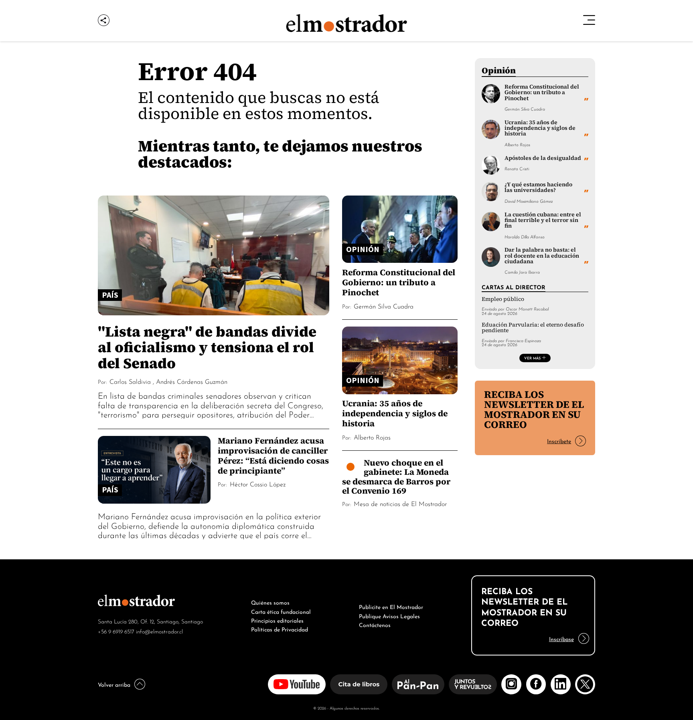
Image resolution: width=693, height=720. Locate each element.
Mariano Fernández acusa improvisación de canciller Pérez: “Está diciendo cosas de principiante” (273, 455)
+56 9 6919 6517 (116, 631)
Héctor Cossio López (258, 483)
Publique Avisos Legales (389, 615)
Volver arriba (114, 684)
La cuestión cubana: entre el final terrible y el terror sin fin (543, 220)
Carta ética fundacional (281, 611)
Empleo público (503, 299)
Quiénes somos (270, 602)
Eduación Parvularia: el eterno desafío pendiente (533, 327)
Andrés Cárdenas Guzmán (191, 381)
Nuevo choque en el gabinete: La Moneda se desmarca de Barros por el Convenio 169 (396, 477)
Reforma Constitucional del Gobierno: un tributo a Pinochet (398, 282)
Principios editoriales (277, 620)
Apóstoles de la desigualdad (543, 158)
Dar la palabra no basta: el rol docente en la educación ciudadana (542, 255)
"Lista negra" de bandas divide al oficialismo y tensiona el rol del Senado (207, 347)
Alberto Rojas (372, 436)
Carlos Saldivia (130, 381)
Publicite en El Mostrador (391, 606)
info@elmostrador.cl (159, 631)
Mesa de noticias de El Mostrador (400, 503)
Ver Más (532, 357)
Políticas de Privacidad (279, 629)
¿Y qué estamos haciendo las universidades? (538, 187)
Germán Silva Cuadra (383, 305)
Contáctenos (375, 624)
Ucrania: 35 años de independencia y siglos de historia (395, 413)
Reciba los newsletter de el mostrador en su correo (534, 409)
